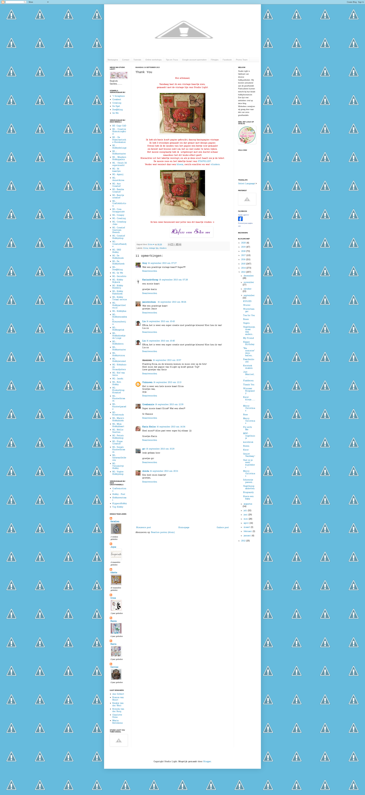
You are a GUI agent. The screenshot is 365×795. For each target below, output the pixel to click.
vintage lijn (153, 248)
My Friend (248, 338)
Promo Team (242, 60)
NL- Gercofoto (119, 276)
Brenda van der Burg (118, 710)
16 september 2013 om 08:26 (172, 302)
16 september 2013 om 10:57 (167, 360)
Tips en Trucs (172, 60)
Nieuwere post (143, 527)
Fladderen (248, 380)
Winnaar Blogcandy (249, 391)
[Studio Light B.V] (240, 220)
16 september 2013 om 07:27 (162, 263)
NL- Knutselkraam (118, 399)
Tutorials (137, 60)
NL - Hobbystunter (119, 152)
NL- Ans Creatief (116, 185)
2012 (243, 540)
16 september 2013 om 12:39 (169, 404)
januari (248, 535)
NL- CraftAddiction (119, 204)
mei (246, 519)
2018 (243, 251)
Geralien (114, 521)
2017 (243, 255)
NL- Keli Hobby (116, 383)
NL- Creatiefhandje (119, 244)
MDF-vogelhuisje (249, 436)
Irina (113, 598)
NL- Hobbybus (119, 311)
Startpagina (113, 60)
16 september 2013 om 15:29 (160, 449)
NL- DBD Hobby (116, 251)
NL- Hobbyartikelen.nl (119, 305)
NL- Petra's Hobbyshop (118, 437)
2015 (243, 263)
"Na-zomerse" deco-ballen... (249, 352)
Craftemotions (119, 490)
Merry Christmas (249, 408)
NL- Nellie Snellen (117, 431)
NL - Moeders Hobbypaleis (119, 158)
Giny (144, 263)
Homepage (183, 527)
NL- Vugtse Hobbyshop (117, 473)
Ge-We (115, 113)
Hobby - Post (118, 494)
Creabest (116, 99)
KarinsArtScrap (150, 279)
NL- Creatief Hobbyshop (118, 237)
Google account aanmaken (194, 60)
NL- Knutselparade (119, 407)
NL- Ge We (117, 273)
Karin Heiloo (149, 426)
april (247, 523)
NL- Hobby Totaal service (119, 298)
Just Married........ (249, 374)
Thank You (248, 384)
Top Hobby (117, 507)
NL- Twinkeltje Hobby (118, 466)
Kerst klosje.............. (249, 400)
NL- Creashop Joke (119, 223)
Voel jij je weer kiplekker (249, 464)
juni (246, 514)
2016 (243, 259)
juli (246, 510)
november (249, 282)
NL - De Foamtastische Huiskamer (119, 140)
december (249, 275)
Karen (113, 621)
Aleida (145, 471)
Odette (113, 572)
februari (248, 531)
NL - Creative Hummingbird (119, 132)
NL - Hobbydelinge (119, 147)
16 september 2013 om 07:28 (173, 279)
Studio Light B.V (243, 215)
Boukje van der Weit (118, 704)
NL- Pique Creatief (117, 443)
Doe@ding (117, 109)
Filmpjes (214, 60)
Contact (125, 60)
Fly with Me (247, 428)
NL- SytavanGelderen (119, 458)
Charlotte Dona (117, 716)
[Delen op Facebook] (177, 244)
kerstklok (248, 442)
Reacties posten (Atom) (163, 532)
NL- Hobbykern (118, 343)
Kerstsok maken (248, 367)
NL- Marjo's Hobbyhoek (118, 419)
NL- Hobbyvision (118, 354)
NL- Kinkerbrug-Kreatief (118, 390)
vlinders (215, 164)
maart (247, 527)
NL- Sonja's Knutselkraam (118, 450)
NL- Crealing (119, 218)
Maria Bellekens (117, 722)
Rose (245, 414)
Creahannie (148, 404)
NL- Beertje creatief (118, 196)
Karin (113, 644)
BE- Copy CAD (119, 125)
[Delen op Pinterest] (180, 244)
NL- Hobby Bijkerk (117, 281)
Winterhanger (249, 310)
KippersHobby (119, 503)
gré (143, 449)
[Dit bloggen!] (172, 244)
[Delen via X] (174, 244)
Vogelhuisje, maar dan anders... (249, 331)
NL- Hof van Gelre (118, 374)
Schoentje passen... (248, 481)
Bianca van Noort (118, 699)
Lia (144, 321)
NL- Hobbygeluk (118, 329)
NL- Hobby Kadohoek (117, 292)
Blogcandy (248, 492)
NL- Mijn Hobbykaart (118, 425)
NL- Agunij (117, 174)
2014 (243, 268)
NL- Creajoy (118, 215)
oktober (248, 289)
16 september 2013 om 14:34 (171, 426)
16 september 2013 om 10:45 (160, 340)
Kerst (246, 450)
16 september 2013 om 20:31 (164, 471)
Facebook (227, 60)
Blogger (207, 761)
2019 (243, 247)
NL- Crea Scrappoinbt (118, 210)
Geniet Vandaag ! (249, 455)
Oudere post (223, 527)
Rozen (246, 446)
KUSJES (247, 301)
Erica (145, 248)
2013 (243, 272)
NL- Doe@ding (117, 268)
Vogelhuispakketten (249, 487)
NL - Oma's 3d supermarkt (119, 164)
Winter (247, 305)
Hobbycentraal (119, 499)
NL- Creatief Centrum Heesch (118, 230)
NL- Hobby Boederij (117, 287)
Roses (246, 319)
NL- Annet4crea (118, 179)
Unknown (147, 382)
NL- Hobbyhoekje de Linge (118, 336)
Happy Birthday (248, 343)
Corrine (114, 667)
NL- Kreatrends (118, 414)
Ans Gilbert (118, 694)
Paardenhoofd (248, 360)
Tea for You (249, 315)
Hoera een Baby (248, 497)
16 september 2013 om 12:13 (167, 382)
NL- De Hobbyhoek (118, 257)
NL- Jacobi (117, 378)
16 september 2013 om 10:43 (160, 321)
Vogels (246, 323)
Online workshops (153, 60)
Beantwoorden (149, 271)
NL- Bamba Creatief (118, 191)
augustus (248, 504)
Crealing (116, 103)
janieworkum (149, 302)
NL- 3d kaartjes (116, 170)
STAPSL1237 (204, 161)
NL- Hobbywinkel (119, 360)
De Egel (116, 106)
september (249, 295)
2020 (244, 242)
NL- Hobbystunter (119, 348)
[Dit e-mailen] (169, 244)
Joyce (113, 547)
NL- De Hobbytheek (118, 262)
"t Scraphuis (118, 96)
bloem (180, 164)
